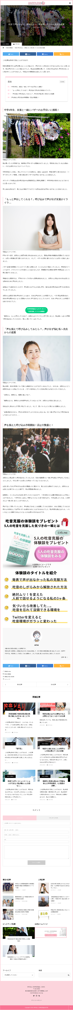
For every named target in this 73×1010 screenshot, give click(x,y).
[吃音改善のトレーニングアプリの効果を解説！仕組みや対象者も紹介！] (19, 951)
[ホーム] (3, 47)
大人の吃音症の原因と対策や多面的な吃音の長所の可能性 (24, 911)
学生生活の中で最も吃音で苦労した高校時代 (19, 940)
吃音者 (12, 676)
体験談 (6, 676)
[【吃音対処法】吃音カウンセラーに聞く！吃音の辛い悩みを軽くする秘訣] (43, 901)
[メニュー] (70, 3)
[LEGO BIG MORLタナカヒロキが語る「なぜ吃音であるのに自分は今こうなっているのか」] (43, 888)
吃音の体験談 (6, 44)
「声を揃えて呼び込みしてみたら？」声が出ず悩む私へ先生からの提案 (32, 94)
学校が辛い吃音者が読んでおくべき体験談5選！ (60, 911)
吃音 (9, 676)
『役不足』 (19, 748)
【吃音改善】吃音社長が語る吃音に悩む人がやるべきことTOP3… (19, 716)
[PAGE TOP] (70, 1007)
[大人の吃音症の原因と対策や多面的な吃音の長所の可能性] (8, 914)
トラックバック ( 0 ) (53, 817)
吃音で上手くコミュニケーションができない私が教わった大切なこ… (19, 783)
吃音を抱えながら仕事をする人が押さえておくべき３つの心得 (54, 715)
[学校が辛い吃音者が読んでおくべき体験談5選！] (43, 914)
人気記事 (23, 890)
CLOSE (62, 81)
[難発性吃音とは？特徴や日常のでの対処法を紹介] (8, 901)
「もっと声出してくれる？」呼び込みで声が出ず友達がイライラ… (31, 90)
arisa (36, 645)
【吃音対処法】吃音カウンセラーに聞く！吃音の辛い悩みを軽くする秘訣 (60, 899)
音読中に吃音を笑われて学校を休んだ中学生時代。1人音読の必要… (54, 783)
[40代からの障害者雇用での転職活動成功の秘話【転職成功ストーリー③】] (8, 888)
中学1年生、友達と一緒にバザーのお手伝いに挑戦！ (27, 86)
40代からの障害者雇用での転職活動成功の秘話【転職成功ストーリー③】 (24, 885)
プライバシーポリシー (36, 1000)
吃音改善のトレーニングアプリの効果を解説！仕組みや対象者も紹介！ (19, 958)
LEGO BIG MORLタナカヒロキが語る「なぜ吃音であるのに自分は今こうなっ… (60, 885)
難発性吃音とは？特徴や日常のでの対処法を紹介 (24, 897)
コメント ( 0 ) (20, 817)
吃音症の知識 (24, 901)
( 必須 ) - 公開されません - (12, 834)
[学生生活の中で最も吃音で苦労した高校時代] (19, 933)
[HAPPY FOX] (36, 3)
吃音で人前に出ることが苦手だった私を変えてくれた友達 (54, 750)
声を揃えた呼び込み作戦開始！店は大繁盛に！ (25, 97)
